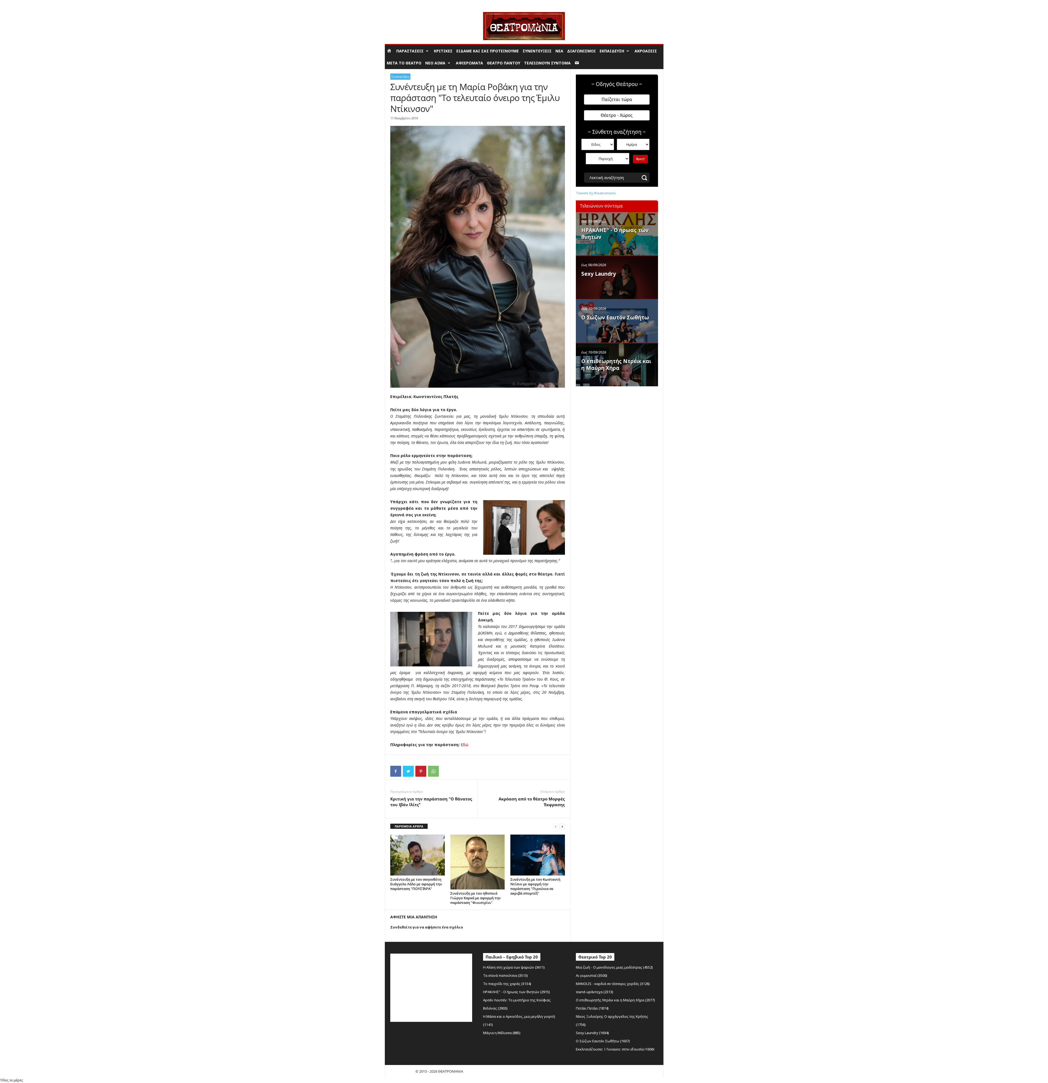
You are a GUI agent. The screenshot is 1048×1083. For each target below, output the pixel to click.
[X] (408, 771)
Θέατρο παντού (503, 63)
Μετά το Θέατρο (404, 63)
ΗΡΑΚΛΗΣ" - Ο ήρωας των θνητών (615, 234)
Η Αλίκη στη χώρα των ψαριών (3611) (514, 967)
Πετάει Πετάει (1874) (592, 1008)
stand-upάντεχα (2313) (594, 991)
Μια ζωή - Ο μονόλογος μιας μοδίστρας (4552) (614, 967)
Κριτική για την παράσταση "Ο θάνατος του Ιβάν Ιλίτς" (431, 801)
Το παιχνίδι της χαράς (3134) (507, 983)
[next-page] (562, 826)
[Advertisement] (617, 424)
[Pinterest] (420, 771)
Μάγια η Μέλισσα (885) (501, 1032)
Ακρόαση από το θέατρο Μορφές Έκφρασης (532, 801)
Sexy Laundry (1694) (592, 1032)
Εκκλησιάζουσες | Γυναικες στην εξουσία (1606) (615, 1049)
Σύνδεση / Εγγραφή (400, 4)
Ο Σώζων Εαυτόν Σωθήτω (615, 317)
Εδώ (464, 744)
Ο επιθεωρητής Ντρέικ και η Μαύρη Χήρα (616, 365)
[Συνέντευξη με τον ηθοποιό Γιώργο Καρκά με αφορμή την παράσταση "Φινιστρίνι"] (477, 862)
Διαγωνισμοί (581, 51)
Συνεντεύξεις (537, 51)
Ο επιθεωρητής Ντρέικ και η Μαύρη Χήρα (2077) (615, 1000)
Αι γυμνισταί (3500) (591, 975)
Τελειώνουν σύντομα (547, 63)
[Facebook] (395, 771)
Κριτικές (443, 51)
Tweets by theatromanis (596, 193)
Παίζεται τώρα (617, 99)
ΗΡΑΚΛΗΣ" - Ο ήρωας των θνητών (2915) (516, 991)
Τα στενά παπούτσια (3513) (505, 975)
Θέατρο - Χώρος (617, 115)
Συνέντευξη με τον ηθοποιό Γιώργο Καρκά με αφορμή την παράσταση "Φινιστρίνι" (475, 898)
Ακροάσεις (646, 51)
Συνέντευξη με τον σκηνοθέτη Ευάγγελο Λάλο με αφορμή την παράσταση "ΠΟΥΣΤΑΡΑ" (416, 884)
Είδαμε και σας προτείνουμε (487, 51)
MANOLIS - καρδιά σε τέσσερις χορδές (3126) (613, 983)
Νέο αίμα (435, 63)
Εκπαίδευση (612, 51)
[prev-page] (555, 826)
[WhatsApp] (433, 771)
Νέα (559, 51)
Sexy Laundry (598, 273)
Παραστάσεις (410, 51)
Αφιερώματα (469, 63)
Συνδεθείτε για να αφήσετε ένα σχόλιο (426, 927)
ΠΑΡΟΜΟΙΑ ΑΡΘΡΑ (409, 826)
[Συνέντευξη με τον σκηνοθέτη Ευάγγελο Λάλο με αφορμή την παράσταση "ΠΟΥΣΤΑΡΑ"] (417, 855)
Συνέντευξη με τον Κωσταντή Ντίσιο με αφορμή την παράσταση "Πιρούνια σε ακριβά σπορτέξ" (535, 886)
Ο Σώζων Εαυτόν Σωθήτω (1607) (603, 1041)
